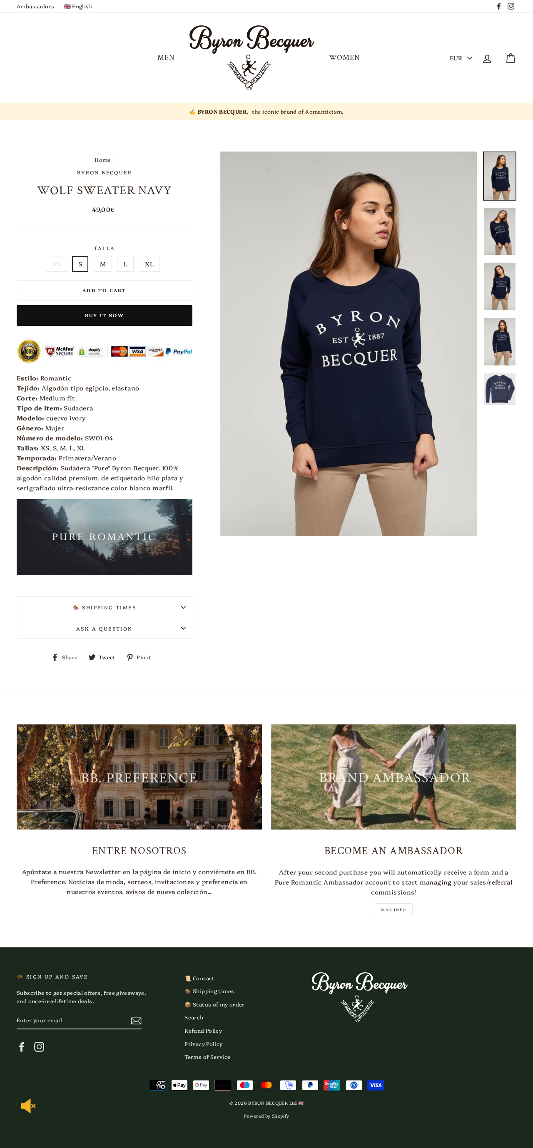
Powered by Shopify (266, 1116)
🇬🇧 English (78, 6)
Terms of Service (207, 1056)
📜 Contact (199, 978)
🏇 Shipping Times (104, 607)
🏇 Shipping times (209, 990)
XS (56, 263)
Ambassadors (35, 6)
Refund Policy (203, 1030)
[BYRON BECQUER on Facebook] (22, 1047)
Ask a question (104, 628)
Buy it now (104, 315)
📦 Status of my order (214, 1004)
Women (344, 57)
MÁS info (393, 909)
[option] (266, 111)
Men (166, 57)
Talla (104, 247)
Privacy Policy (203, 1043)
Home (103, 159)
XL (149, 263)
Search (193, 1017)
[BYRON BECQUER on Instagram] (39, 1047)
